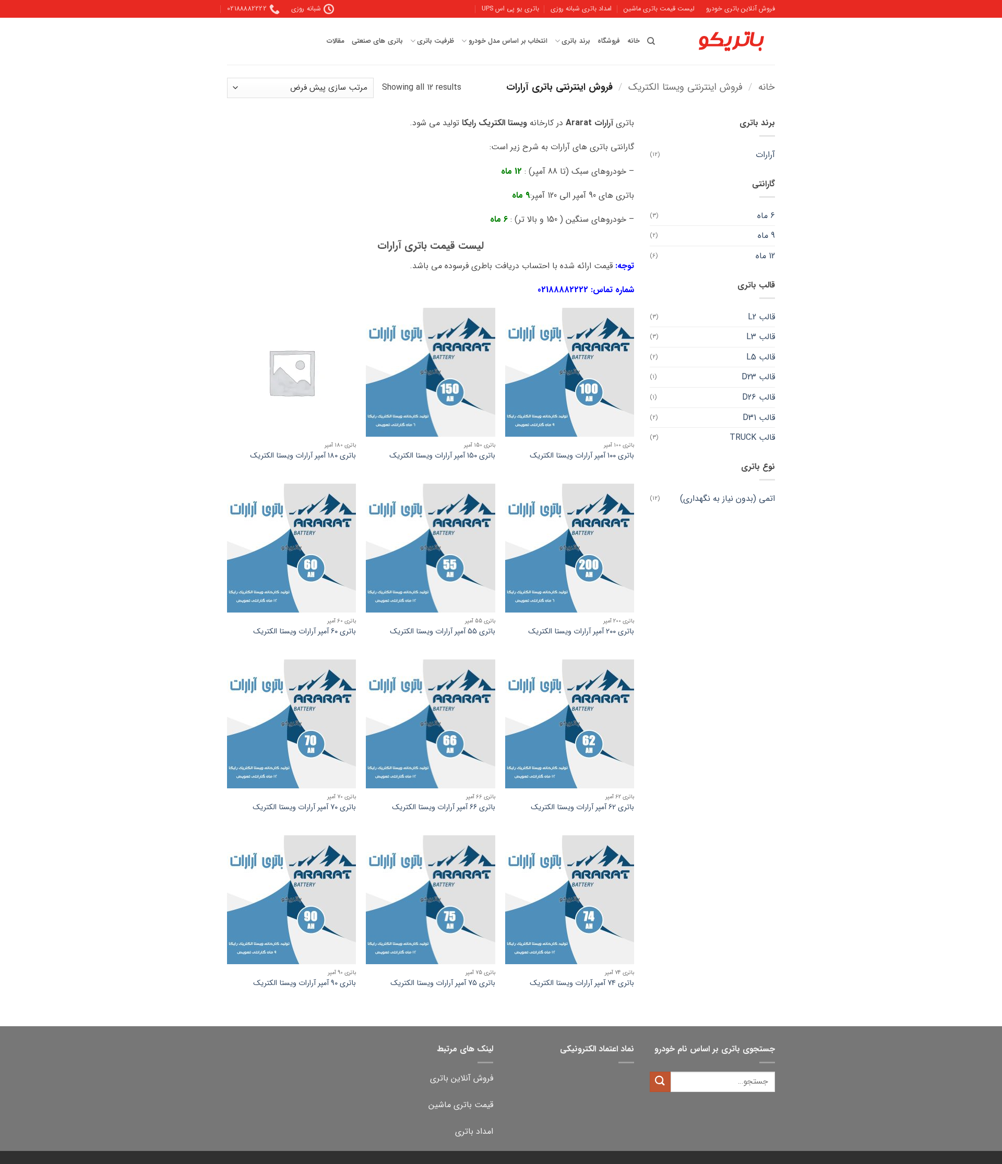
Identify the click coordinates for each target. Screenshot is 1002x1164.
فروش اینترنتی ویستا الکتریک (685, 87)
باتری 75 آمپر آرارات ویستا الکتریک (442, 984)
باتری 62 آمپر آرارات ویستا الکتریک (582, 808)
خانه (633, 41)
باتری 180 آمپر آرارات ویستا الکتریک (303, 456)
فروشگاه (609, 41)
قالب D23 (758, 376)
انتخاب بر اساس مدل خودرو (508, 41)
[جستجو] (651, 41)
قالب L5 (760, 357)
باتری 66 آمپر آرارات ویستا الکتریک (443, 808)
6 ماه (766, 215)
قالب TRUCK (752, 437)
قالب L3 (760, 336)
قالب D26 (758, 397)
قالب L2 (761, 316)
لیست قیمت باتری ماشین (659, 9)
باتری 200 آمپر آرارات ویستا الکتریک (581, 632)
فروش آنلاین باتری (461, 1078)
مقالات (335, 41)
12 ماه (765, 255)
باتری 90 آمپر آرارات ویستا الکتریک (304, 984)
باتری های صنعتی (377, 41)
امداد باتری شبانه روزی (581, 9)
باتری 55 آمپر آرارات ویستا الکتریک (442, 632)
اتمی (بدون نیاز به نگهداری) (727, 498)
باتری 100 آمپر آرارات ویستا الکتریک (582, 456)
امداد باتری (474, 1131)
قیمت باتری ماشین (460, 1104)
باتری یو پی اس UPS (510, 9)
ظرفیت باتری (435, 41)
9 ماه (766, 235)
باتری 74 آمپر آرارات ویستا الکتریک (582, 984)
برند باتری (576, 41)
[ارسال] (660, 1082)
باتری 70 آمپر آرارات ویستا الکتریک (304, 808)
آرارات (765, 154)
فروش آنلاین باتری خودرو (740, 9)
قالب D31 (759, 417)
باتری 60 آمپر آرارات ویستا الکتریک (304, 632)
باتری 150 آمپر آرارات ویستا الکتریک (442, 456)
